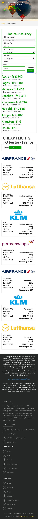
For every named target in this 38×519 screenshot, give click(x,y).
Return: (7, 55)
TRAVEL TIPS (11, 496)
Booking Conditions (13, 500)
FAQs (8, 492)
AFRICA (9, 451)
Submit (30, 71)
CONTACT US (11, 508)
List (13, 148)
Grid (19, 148)
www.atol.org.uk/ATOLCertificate (19, 379)
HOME (9, 483)
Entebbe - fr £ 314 (14, 95)
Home (3, 24)
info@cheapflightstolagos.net (16, 438)
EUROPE (9, 460)
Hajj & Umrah (11, 504)
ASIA (8, 456)
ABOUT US (10, 488)
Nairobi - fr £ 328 (13, 108)
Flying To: (8, 43)
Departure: (8, 49)
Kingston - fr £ (11, 121)
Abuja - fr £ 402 (12, 115)
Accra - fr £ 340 (12, 76)
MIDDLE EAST (11, 472)
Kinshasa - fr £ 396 (14, 102)
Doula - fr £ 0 (10, 128)
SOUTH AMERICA (12, 464)
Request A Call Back (15, 4)
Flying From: (9, 37)
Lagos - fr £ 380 (12, 83)
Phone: (31, 67)
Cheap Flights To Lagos (26, 516)
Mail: (6, 61)
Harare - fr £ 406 (13, 89)
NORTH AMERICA (12, 468)
